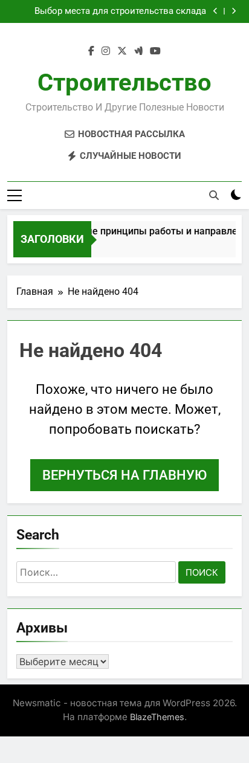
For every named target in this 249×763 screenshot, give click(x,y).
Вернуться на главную (124, 475)
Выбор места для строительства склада (120, 11)
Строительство (124, 82)
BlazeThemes (157, 717)
